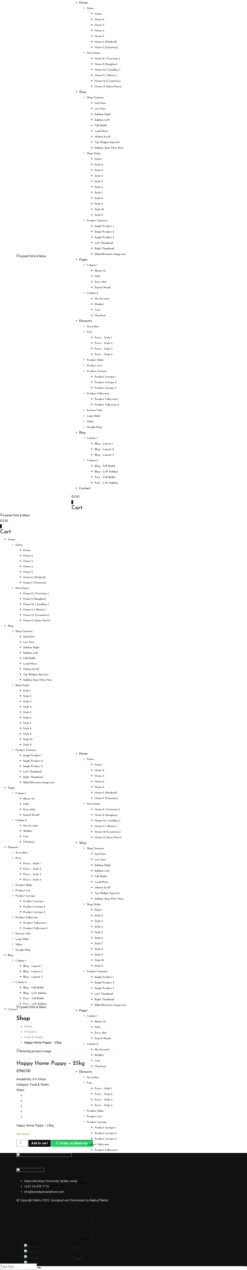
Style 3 (99, 170)
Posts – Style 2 (104, 343)
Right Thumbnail (104, 248)
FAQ (98, 276)
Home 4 (99, 30)
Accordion (93, 326)
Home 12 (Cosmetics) (107, 81)
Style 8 (99, 198)
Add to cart (39, 1143)
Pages (83, 259)
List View (100, 108)
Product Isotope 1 (105, 376)
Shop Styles (94, 153)
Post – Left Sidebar (106, 483)
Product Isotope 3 (106, 388)
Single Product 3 (104, 237)
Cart (97, 310)
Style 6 (99, 187)
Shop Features (95, 97)
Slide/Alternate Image (110, 254)
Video (90, 421)
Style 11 (99, 215)
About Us (100, 270)
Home (83, 2)
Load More (101, 131)
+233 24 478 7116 (36, 1186)
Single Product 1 (104, 226)
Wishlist (99, 304)
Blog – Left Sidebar (106, 471)
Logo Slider (94, 416)
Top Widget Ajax (107, 142)
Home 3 (99, 25)
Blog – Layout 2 (104, 449)
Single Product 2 (104, 231)
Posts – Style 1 (103, 337)
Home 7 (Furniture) (106, 47)
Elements (85, 321)
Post (89, 332)
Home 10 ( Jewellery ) (107, 69)
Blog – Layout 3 (104, 455)
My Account (102, 298)
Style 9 (99, 203)
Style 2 (99, 164)
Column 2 (92, 293)
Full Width (101, 125)
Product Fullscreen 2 (107, 404)
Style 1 (98, 159)
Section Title (94, 410)
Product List (94, 365)
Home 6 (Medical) (106, 41)
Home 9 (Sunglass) (106, 64)
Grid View (100, 103)
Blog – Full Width (105, 466)
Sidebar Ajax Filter (109, 148)
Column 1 (92, 265)
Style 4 (99, 176)
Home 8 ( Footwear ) (107, 58)
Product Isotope (97, 371)
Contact (85, 488)
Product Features (97, 220)
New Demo (93, 53)
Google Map (94, 427)
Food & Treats (39, 1084)
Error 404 (100, 282)
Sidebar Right (103, 114)
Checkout (100, 315)
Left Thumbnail (104, 243)
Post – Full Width (105, 477)
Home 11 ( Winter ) (106, 75)
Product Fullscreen (98, 393)
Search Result (103, 287)
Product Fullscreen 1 (106, 399)
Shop (82, 92)
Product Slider (95, 360)
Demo (90, 8)
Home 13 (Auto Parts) (108, 86)
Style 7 (99, 192)
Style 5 (99, 181)
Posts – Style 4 (104, 354)
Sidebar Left (102, 120)
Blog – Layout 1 (104, 443)
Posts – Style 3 (104, 348)
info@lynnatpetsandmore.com (44, 1192)
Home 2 (99, 19)
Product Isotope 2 (106, 382)
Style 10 (99, 209)
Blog (82, 432)
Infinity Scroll (102, 136)
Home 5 (99, 36)
